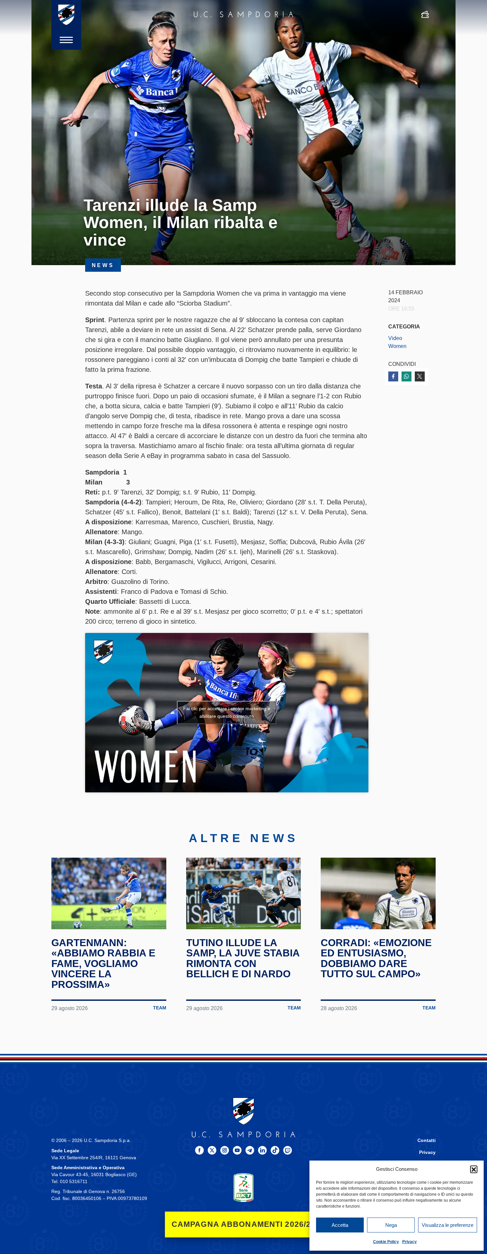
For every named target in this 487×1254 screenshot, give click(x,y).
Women (397, 346)
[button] (473, 1169)
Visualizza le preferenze (447, 1225)
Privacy (409, 1241)
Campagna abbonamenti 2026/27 (244, 1224)
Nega (391, 1225)
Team (159, 1007)
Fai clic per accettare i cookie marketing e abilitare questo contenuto (226, 712)
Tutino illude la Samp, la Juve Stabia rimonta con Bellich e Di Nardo (242, 958)
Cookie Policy (386, 1241)
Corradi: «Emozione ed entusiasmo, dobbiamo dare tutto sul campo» (376, 958)
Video (395, 338)
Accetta (340, 1225)
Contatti (426, 1140)
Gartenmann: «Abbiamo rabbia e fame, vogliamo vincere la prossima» (103, 963)
